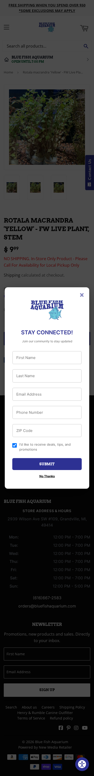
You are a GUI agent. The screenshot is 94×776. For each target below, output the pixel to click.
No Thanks (47, 476)
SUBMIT (47, 464)
